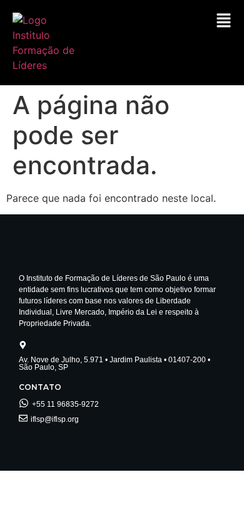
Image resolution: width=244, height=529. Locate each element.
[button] (223, 21)
